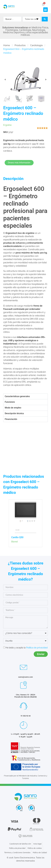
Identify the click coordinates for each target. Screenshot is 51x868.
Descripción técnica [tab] (14, 413)
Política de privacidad (37, 647)
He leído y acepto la (27, 647)
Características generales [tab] (17, 396)
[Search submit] (45, 19)
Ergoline (7, 125)
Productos (20, 45)
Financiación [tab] (11, 419)
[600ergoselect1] (25, 79)
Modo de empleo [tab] (13, 407)
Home (6, 45)
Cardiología (36, 45)
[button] (45, 9)
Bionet (14, 541)
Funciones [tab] (10, 402)
